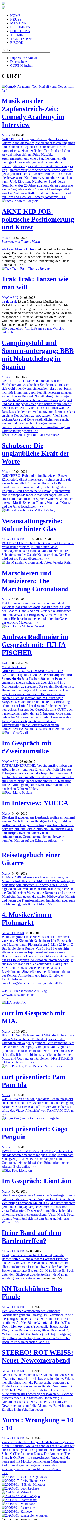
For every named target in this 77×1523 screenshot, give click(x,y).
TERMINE (18, 35)
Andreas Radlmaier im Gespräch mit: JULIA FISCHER (35, 644)
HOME (15, 15)
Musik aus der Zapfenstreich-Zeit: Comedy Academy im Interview (33, 112)
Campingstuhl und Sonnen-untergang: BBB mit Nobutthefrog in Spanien (38, 354)
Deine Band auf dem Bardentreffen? (31, 1236)
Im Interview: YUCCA (35, 803)
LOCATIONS (20, 31)
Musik (6, 135)
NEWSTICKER (13, 539)
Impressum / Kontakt (24, 58)
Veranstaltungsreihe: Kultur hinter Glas (32, 525)
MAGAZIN (18, 23)
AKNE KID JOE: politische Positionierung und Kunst (38, 219)
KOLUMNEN (20, 27)
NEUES (16, 19)
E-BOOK (17, 42)
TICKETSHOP (21, 39)
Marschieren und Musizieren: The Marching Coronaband (35, 581)
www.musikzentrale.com (18, 995)
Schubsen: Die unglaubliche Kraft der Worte (35, 453)
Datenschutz (18, 61)
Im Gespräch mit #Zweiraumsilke (27, 747)
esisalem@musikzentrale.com (21, 1278)
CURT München (21, 65)
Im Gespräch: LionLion (36, 1181)
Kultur (6, 663)
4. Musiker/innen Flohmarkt (27, 918)
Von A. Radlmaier (14, 667)
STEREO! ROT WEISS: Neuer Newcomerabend (37, 1356)
